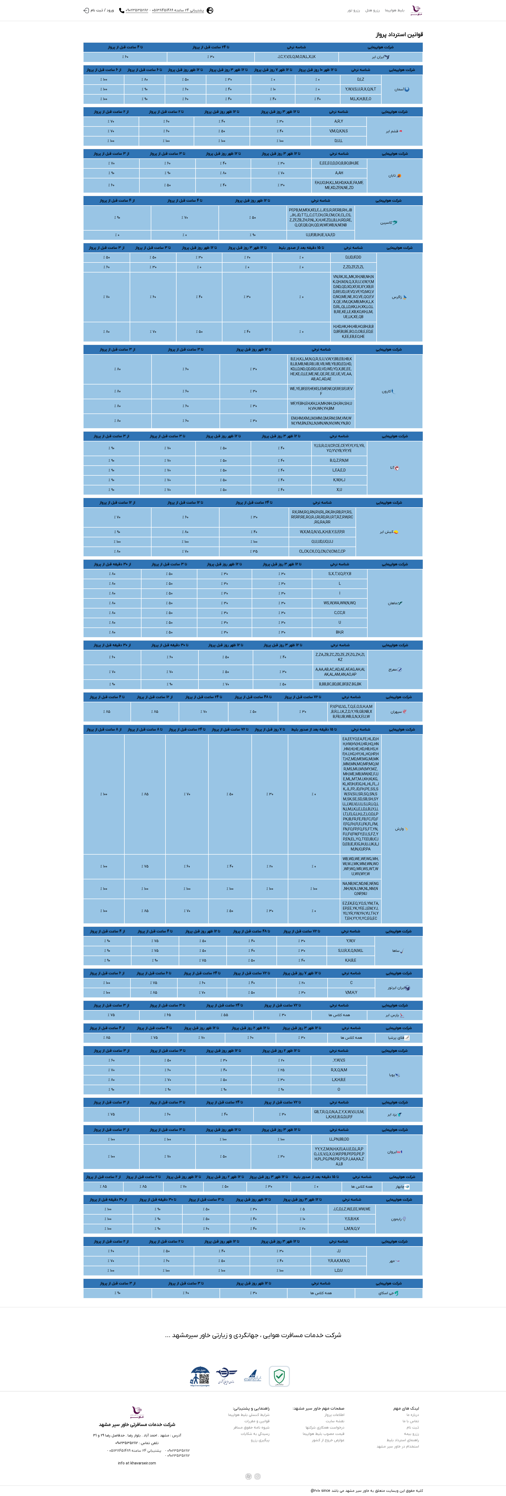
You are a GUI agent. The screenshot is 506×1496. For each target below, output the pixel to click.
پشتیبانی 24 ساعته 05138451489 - (134, 1450)
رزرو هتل (372, 10)
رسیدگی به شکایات (255, 1433)
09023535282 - (177, 1450)
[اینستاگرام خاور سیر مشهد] (257, 1476)
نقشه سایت (335, 1421)
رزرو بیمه (411, 1433)
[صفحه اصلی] (416, 10)
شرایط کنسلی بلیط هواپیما (249, 1414)
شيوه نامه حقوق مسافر (251, 1427)
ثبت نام (413, 1427)
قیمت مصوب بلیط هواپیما (323, 1433)
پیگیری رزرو (260, 1440)
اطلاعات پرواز (334, 1414)
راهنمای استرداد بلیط (403, 1440)
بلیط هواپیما (395, 10)
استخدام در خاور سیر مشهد (398, 1446)
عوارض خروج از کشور (328, 1440)
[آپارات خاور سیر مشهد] (248, 1476)
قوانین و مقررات (257, 1421)
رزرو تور (353, 10)
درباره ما (413, 1414)
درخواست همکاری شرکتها (325, 1427)
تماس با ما (411, 1421)
